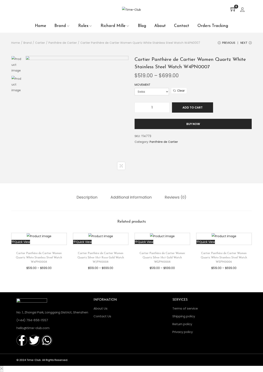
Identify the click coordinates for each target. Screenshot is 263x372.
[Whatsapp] (47, 340)
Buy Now (193, 124)
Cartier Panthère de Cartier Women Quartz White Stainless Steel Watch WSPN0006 (224, 257)
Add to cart (192, 107)
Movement (142, 85)
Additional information (131, 197)
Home (15, 43)
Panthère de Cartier (62, 43)
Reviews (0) (175, 197)
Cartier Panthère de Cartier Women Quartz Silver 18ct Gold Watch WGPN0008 (162, 257)
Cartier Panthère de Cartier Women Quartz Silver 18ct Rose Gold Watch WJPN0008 (100, 257)
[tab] (87, 197)
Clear (181, 91)
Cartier (40, 43)
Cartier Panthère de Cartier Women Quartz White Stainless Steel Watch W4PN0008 (39, 257)
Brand (27, 43)
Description (87, 197)
